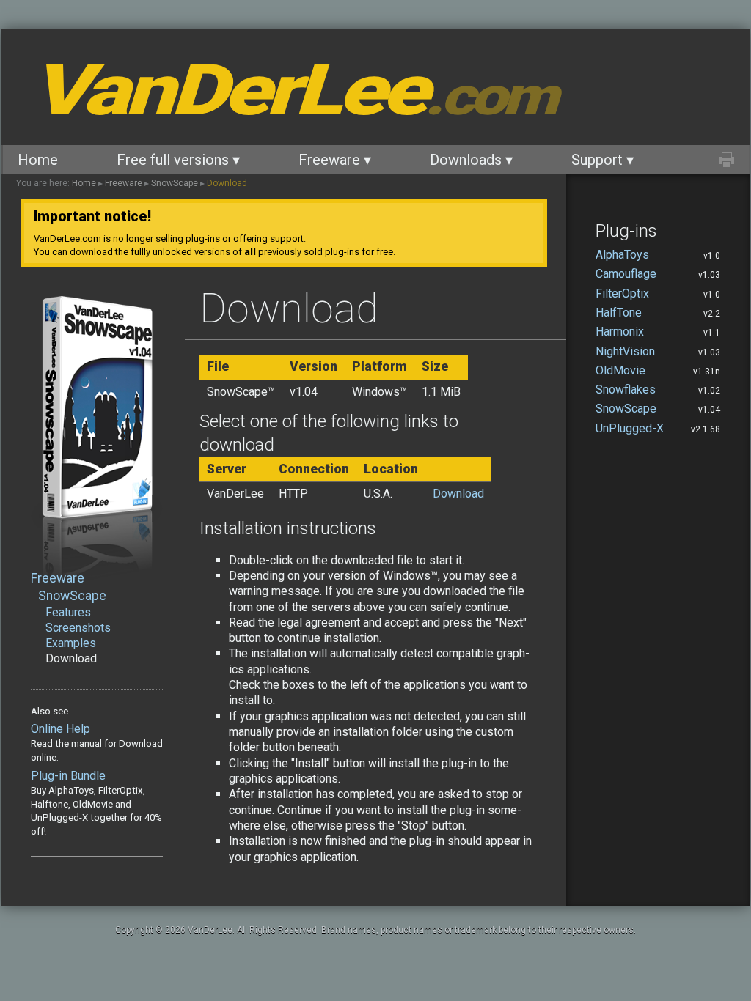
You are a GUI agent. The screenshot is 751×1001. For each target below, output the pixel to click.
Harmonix (620, 332)
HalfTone (619, 312)
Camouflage (626, 274)
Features (68, 612)
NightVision (625, 351)
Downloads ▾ (471, 160)
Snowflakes (626, 389)
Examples (70, 643)
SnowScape (174, 183)
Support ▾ (602, 160)
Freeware (123, 183)
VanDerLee (292, 90)
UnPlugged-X (630, 428)
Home (38, 160)
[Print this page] (726, 159)
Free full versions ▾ (178, 160)
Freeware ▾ (334, 160)
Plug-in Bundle (68, 776)
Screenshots (78, 628)
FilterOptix (622, 293)
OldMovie (620, 370)
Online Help (60, 729)
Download (227, 183)
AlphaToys (622, 255)
